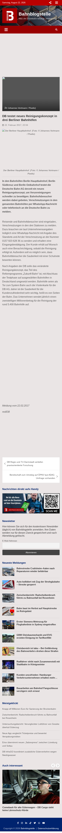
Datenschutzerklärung (48, 828)
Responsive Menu (50, 2)
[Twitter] (35, 823)
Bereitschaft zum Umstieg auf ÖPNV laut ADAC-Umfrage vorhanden (32, 476)
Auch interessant (12, 765)
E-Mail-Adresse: (9, 541)
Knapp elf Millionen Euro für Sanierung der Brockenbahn (29, 709)
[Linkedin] (26, 823)
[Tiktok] (30, 823)
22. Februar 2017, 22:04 (16, 125)
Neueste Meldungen (14, 562)
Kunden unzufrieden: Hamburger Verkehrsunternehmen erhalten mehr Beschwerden (36, 678)
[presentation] (53, 765)
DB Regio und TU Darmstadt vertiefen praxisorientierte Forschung (25, 463)
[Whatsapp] (39, 823)
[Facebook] (18, 823)
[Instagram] (22, 823)
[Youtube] (43, 823)
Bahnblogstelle (35, 14)
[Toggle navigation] (6, 29)
